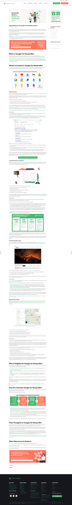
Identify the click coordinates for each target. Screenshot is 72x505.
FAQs (53, 489)
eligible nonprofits (35, 93)
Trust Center (54, 487)
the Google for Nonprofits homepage (16, 412)
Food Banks (21, 487)
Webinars (42, 489)
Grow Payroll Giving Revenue (53, 33)
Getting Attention (37, 433)
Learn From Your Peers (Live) (53, 38)
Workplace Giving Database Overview (34, 485)
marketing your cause (31, 270)
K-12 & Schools (22, 489)
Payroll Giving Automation (12, 488)
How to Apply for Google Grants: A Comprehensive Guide (17, 447)
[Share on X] (9, 467)
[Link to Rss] (62, 502)
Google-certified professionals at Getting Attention (25, 107)
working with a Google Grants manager (19, 432)
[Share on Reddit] (11, 467)
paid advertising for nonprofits (26, 114)
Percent (31, 379)
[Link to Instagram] (56, 502)
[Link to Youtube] (54, 502)
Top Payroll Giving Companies (35, 494)
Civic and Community (23, 493)
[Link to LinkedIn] (52, 502)
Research (42, 487)
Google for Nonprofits (17, 36)
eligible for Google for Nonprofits (34, 365)
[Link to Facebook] (58, 502)
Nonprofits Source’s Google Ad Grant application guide (30, 383)
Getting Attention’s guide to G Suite (38, 194)
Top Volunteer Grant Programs (35, 493)
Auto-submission (11, 489)
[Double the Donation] (9, 3)
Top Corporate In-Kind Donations (35, 497)
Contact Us (53, 488)
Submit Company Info (34, 488)
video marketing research (33, 293)
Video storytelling (11, 280)
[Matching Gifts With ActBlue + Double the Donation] (0, 252)
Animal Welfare (22, 488)
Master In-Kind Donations (53, 34)
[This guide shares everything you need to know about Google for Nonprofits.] (28, 16)
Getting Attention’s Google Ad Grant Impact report (18, 153)
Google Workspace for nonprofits (20, 162)
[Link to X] (60, 502)
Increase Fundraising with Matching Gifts (54, 29)
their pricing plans (16, 212)
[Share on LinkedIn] (10, 467)
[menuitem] (63, 0)
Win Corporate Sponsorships (53, 37)
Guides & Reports (43, 490)
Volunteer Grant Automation (13, 487)
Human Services (22, 490)
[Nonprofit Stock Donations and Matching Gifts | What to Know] (71, 252)
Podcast (42, 488)
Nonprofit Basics (11, 443)
